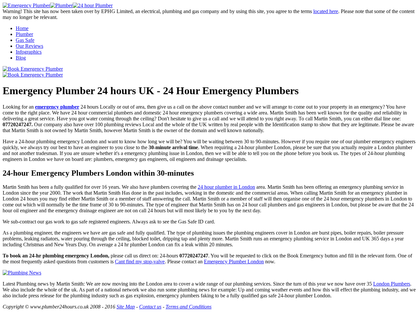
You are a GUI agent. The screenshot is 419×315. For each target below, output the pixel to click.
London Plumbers (391, 284)
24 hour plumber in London (226, 187)
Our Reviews (29, 46)
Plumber (24, 34)
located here (325, 11)
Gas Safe (25, 40)
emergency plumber (57, 107)
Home (22, 28)
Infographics (29, 52)
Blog (21, 58)
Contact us (150, 306)
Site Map (126, 306)
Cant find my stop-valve (140, 261)
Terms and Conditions (188, 306)
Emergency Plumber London (234, 261)
